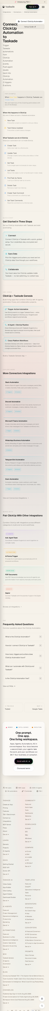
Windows (28, 838)
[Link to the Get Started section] (34, 222)
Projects (5, 848)
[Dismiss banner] (44, 1)
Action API (6, 871)
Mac (26, 835)
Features (6, 811)
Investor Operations (9, 943)
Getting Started (8, 864)
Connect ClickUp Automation (31, 21)
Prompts (29, 951)
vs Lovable (28, 857)
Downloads (30, 824)
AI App (27, 913)
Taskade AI (8, 880)
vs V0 (27, 860)
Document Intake (30, 958)
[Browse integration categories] (42, 999)
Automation (7, 964)
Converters (31, 928)
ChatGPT (28, 887)
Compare (29, 848)
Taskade (6, 801)
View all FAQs (8, 686)
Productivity (7, 919)
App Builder (7, 887)
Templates (30, 880)
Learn (6, 840)
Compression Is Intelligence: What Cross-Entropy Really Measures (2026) (23, 982)
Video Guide (7, 884)
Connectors (17, 12)
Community (30, 801)
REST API (6, 868)
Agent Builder (7, 894)
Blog (5, 972)
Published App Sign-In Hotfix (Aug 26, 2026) (17, 994)
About (5, 831)
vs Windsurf (29, 863)
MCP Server (7, 825)
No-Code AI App (30, 911)
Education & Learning (10, 946)
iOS (26, 832)
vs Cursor (28, 851)
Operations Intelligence (10, 916)
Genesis (6, 844)
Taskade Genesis (8, 958)
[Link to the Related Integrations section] (37, 373)
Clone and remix (23, 768)
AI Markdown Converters (33, 940)
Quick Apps (29, 807)
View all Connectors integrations (15, 498)
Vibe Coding (7, 891)
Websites (28, 816)
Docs (5, 860)
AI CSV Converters (31, 937)
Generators (30, 904)
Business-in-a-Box (9, 937)
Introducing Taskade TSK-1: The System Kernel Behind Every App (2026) (23, 976)
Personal (28, 896)
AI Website (28, 916)
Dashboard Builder (9, 897)
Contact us (6, 818)
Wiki (5, 954)
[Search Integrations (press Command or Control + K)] (42, 1006)
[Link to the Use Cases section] (34, 296)
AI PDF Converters (31, 934)
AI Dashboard (29, 919)
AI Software (29, 908)
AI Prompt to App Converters (34, 943)
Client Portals (29, 955)
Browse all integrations (11, 607)
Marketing (6, 922)
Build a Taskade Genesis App (13, 356)
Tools (26, 810)
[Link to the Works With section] (5, 519)
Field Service (29, 961)
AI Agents (6, 851)
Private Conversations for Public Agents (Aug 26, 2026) (20, 997)
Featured (28, 804)
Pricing (5, 808)
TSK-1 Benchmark (9, 814)
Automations (9, 930)
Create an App (8, 805)
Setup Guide (29, 27)
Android (28, 828)
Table (27, 893)
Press (5, 828)
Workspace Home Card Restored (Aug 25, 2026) (18, 1000)
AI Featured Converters (32, 931)
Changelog (8, 990)
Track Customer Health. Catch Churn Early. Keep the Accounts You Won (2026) (23, 979)
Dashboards (29, 813)
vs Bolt (27, 854)
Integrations (7, 12)
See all (6, 834)
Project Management (10, 913)
